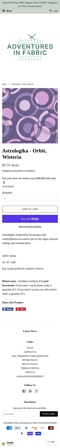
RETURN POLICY (30, 360)
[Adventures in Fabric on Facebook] (24, 391)
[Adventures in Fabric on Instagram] (36, 391)
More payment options (30, 226)
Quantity (7, 192)
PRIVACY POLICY (30, 364)
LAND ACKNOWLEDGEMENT (30, 376)
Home (4, 84)
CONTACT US (30, 352)
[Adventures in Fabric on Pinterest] (30, 391)
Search (30, 347)
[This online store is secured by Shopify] (7, 445)
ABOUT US (30, 372)
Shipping (7, 170)
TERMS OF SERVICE (30, 368)
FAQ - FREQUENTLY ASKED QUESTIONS (30, 356)
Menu (9, 10)
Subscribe (48, 414)
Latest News (30, 331)
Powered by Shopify (48, 422)
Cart (55, 11)
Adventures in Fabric (29, 422)
